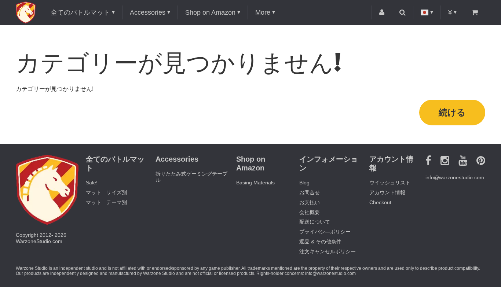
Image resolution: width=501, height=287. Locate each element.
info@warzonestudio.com (454, 177)
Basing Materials (255, 182)
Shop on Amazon (210, 12)
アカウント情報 (387, 192)
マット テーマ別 (106, 202)
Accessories (147, 12)
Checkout (380, 202)
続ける (452, 112)
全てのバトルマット (80, 12)
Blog (304, 182)
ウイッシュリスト (389, 182)
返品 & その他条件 (320, 241)
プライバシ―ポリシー (325, 232)
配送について (314, 222)
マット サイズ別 (106, 192)
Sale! (92, 182)
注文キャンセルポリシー (327, 251)
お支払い (309, 202)
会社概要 (309, 212)
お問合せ (309, 192)
